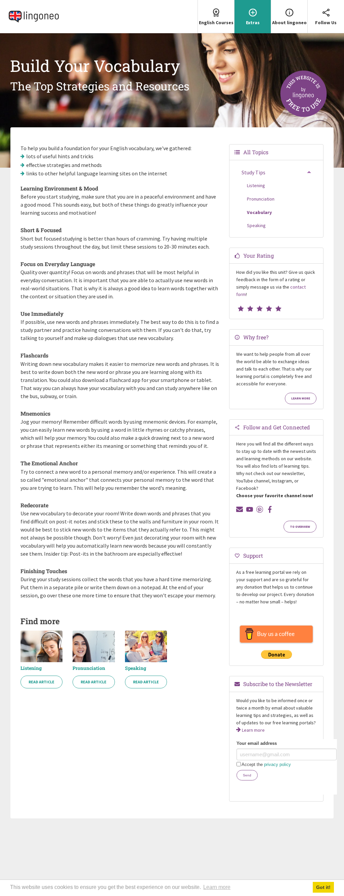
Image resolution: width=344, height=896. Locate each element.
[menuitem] (216, 16)
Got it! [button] (323, 887)
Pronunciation (89, 668)
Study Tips (253, 172)
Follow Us (326, 22)
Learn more (300, 398)
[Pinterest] (259, 509)
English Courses (216, 22)
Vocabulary (259, 212)
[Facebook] (269, 509)
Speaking (135, 668)
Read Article (41, 681)
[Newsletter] (239, 509)
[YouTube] (249, 509)
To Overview (300, 527)
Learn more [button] (216, 887)
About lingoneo (289, 22)
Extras (253, 22)
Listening (31, 668)
